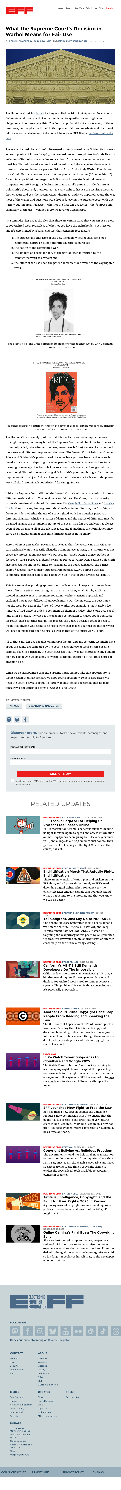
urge (111, 1077)
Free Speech (16, 1397)
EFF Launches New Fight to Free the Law (77, 1108)
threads (116, 1331)
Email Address (18, 758)
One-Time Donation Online (20, 1435)
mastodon (15, 1331)
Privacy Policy (73, 1472)
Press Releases (45, 1401)
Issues (69, 8)
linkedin (91, 1331)
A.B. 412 (104, 973)
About (61, 8)
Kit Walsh (71, 1147)
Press (13, 1373)
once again (63, 1162)
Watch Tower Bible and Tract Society (72, 1065)
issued (40, 113)
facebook (28, 1331)
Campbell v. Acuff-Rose (83, 503)
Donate (110, 8)
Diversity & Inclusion (48, 1384)
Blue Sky (53, 1331)
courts (52, 1081)
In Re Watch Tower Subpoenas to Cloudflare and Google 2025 (71, 1059)
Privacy (13, 1401)
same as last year (102, 985)
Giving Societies (18, 1441)
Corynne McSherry (20, 41)
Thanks (98, 1472)
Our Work (79, 8)
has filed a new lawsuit (63, 1111)
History (41, 1369)
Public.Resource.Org (63, 1123)
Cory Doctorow (75, 868)
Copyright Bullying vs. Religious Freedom (77, 1150)
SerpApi (72, 828)
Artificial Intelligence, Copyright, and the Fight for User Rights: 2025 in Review (77, 1199)
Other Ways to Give (19, 1454)
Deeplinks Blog (52, 817)
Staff (40, 1381)
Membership (16, 1369)
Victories (42, 1366)
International (16, 1412)
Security (14, 1366)
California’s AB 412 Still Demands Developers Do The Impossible (70, 967)
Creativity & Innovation (44, 705)
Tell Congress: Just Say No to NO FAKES (77, 919)
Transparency (17, 1408)
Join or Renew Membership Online (20, 1429)
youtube (65, 1331)
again (78, 973)
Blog (40, 1397)
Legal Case (49, 1054)
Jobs (40, 1377)
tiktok (103, 1331)
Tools (102, 8)
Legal (12, 1362)
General (14, 1358)
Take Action (92, 8)
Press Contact (73, 1397)
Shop (12, 1451)
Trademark (40, 1472)
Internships (43, 1373)
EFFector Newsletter (48, 1416)
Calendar (42, 1358)
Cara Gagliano (42, 41)
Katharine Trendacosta (72, 41)
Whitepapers (44, 1412)
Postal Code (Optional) (22, 747)
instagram (40, 1331)
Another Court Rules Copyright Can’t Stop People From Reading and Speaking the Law (78, 1016)
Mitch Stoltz (73, 1009)
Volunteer (43, 1362)
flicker (78, 1331)
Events (41, 1404)
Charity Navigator (58, 1340)
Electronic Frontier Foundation (19, 11)
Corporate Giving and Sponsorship (21, 1445)
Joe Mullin (71, 962)
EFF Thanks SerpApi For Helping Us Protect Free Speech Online (72, 823)
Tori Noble (71, 1194)
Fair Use (14, 705)
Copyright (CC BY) (13, 1472)
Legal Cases (44, 1408)
